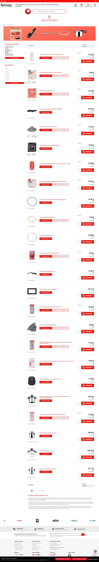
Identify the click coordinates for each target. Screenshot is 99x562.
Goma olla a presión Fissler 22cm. (46, 235)
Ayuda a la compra (18, 541)
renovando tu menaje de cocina (37, 506)
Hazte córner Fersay (35, 549)
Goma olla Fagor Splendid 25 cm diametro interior (50, 306)
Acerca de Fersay (36, 541)
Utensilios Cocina (8, 55)
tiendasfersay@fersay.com (55, 549)
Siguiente (42, 490)
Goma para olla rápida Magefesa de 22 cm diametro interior (52, 414)
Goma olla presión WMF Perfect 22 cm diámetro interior (51, 54)
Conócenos (34, 544)
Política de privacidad (18, 544)
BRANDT (6, 78)
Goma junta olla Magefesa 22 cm (46, 90)
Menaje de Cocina (10, 24)
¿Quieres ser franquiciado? (37, 547)
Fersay (6, 5)
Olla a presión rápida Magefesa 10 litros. (48, 432)
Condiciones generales (18, 548)
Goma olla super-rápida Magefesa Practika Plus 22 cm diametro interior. (55, 163)
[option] (12, 521)
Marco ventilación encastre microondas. (48, 289)
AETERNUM (7, 69)
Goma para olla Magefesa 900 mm (46, 217)
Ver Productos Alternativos (59, 57)
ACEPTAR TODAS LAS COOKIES (79, 559)
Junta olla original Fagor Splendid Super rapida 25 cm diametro (53, 181)
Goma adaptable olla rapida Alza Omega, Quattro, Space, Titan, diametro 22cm (56, 361)
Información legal (17, 543)
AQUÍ (42, 559)
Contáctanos (34, 545)
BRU (6, 80)
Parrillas (6, 52)
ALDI (6, 71)
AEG (6, 68)
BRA (6, 77)
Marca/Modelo (9, 65)
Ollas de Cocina (8, 50)
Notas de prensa (35, 548)
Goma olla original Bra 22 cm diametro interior (49, 145)
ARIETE (6, 74)
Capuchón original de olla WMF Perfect (47, 324)
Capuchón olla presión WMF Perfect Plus (48, 126)
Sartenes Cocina (8, 54)
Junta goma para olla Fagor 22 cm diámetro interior (50, 72)
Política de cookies (17, 545)
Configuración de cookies (18, 547)
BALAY (6, 75)
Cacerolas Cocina (8, 47)
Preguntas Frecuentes (18, 549)
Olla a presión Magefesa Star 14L (46, 450)
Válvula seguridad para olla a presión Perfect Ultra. (50, 379)
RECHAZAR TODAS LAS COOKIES (63, 559)
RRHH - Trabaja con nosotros (37, 543)
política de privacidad (59, 536)
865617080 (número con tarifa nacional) (57, 547)
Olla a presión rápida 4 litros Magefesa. (47, 468)
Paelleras (6, 51)
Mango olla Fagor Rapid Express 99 (46, 271)
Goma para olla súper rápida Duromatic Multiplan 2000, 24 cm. (52, 199)
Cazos (6, 48)
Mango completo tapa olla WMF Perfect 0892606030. (50, 109)
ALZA (6, 72)
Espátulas (7, 49)
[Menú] (97, 549)
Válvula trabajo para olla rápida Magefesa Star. (49, 253)
